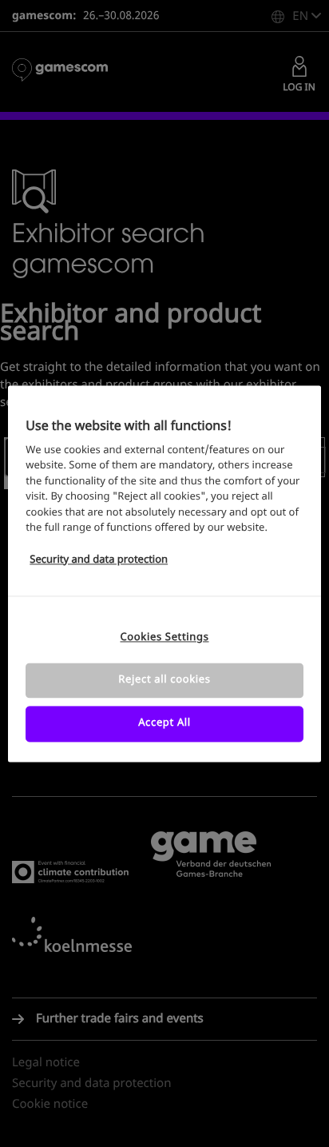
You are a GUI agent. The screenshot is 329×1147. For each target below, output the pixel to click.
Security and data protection (99, 560)
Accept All (164, 723)
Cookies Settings (164, 637)
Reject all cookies (164, 680)
